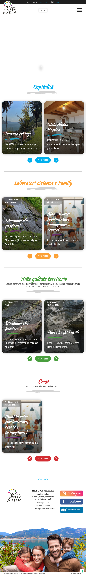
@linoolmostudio (78, 573)
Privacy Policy (24, 573)
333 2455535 (34, 2)
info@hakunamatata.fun (45, 508)
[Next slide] (56, 160)
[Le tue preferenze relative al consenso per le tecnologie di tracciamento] (82, 571)
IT (45, 10)
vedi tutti (43, 160)
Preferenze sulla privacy (33, 573)
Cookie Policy (43, 573)
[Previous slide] (29, 160)
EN (41, 10)
